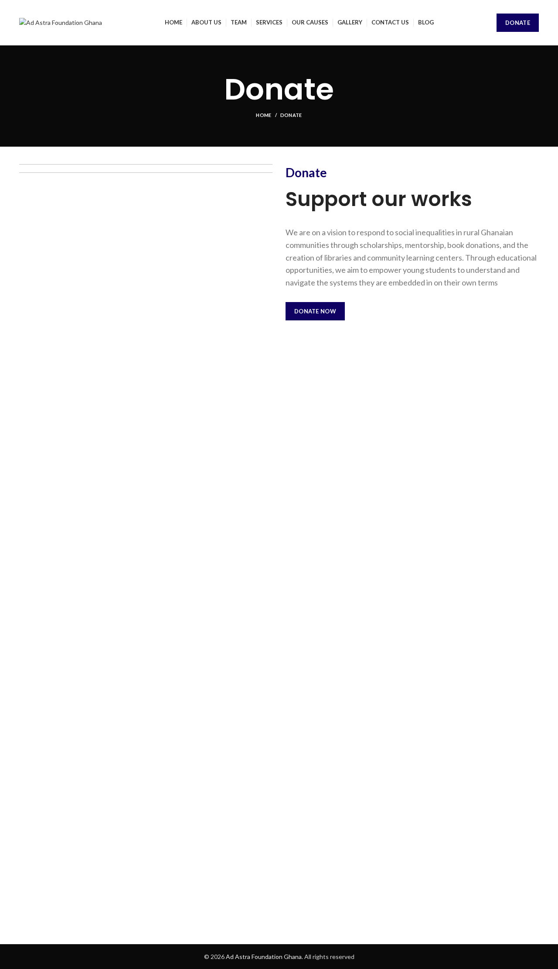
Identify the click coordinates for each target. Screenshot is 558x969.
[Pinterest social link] (507, 309)
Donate (517, 22)
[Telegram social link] (532, 309)
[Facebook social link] (482, 309)
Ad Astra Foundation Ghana (264, 956)
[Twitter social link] (494, 309)
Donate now (315, 311)
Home (263, 115)
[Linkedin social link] (520, 309)
